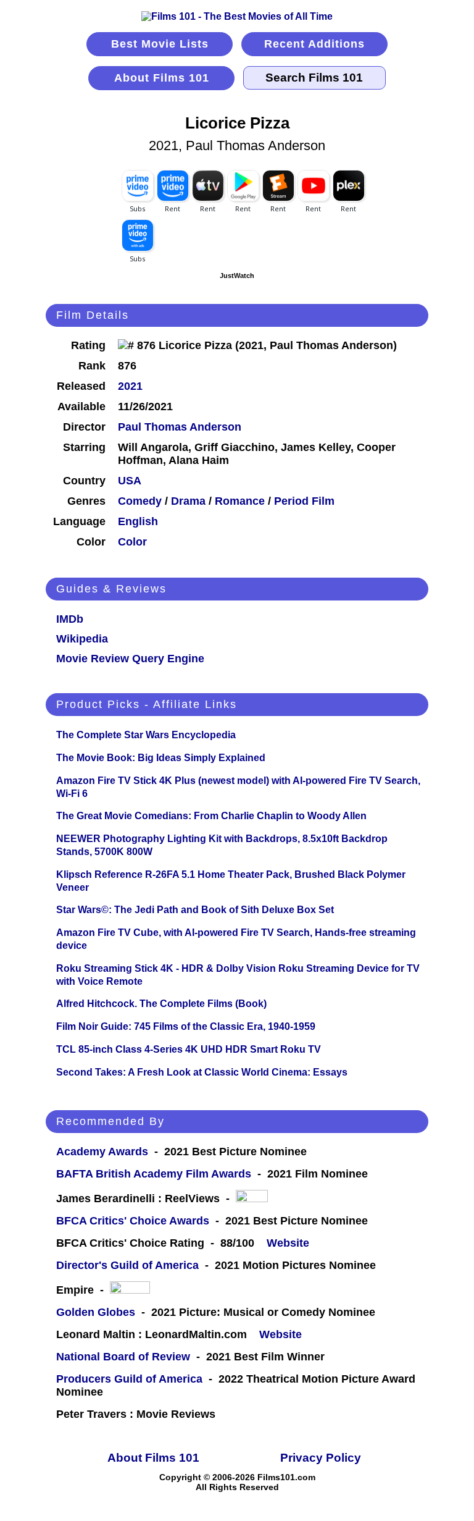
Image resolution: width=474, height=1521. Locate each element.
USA (129, 480)
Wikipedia (82, 639)
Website (288, 1243)
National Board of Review (123, 1356)
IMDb (69, 619)
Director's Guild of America (127, 1265)
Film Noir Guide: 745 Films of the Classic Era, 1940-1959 (185, 1026)
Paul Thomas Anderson (179, 427)
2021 (130, 386)
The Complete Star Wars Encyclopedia (146, 735)
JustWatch (237, 275)
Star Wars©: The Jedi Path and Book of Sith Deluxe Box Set (195, 909)
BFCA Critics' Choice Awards (132, 1221)
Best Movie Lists (160, 44)
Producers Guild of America (129, 1379)
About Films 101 (161, 78)
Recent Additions (314, 44)
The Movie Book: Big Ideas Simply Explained (160, 757)
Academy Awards (102, 1151)
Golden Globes (95, 1312)
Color (132, 542)
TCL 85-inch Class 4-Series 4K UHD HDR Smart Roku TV (188, 1049)
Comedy (140, 501)
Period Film (304, 501)
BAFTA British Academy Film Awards (153, 1174)
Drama (188, 501)
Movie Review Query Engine (130, 658)
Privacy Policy (320, 1457)
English (138, 521)
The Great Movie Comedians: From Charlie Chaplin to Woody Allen (211, 816)
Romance (240, 501)
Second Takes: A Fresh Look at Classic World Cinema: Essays (201, 1072)
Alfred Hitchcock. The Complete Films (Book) (161, 1003)
